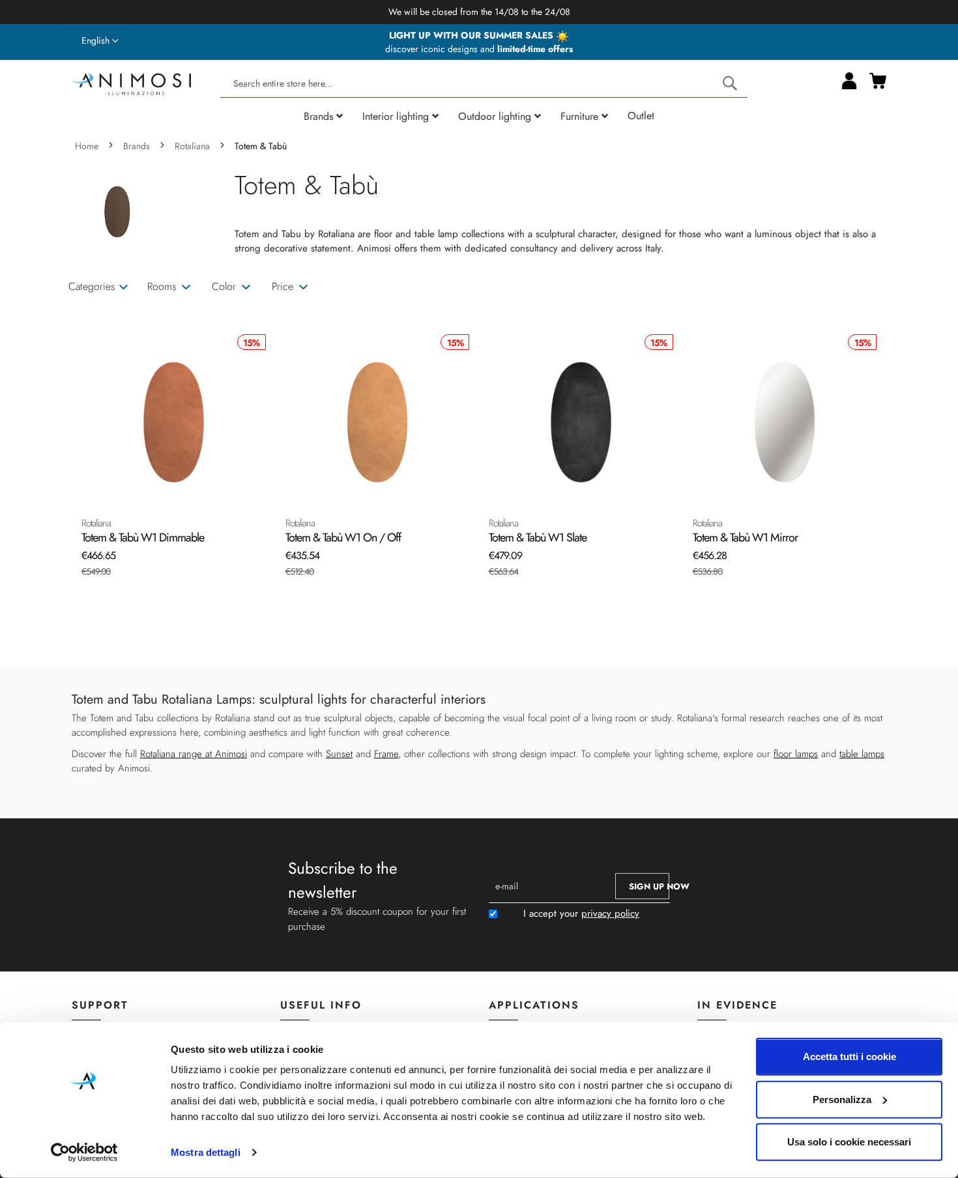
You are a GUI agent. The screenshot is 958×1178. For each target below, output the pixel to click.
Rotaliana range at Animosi (193, 754)
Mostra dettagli (205, 1152)
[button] (100, 41)
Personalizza (842, 1098)
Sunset (339, 754)
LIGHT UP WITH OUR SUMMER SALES (472, 35)
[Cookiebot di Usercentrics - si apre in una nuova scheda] (84, 1152)
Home (88, 145)
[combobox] (483, 84)
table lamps (861, 754)
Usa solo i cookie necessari (849, 1141)
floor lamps (796, 754)
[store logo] (131, 82)
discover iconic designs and (479, 48)
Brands (137, 145)
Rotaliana (193, 145)
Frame (386, 754)
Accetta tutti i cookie (849, 1056)
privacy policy (610, 913)
